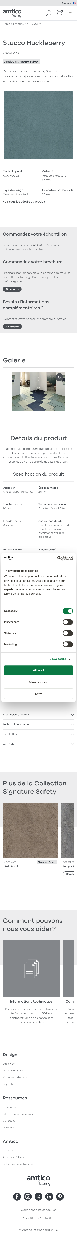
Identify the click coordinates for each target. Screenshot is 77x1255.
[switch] (68, 622)
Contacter (12, 326)
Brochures (12, 289)
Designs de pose (13, 1070)
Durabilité (9, 1127)
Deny (38, 693)
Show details (58, 658)
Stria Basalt (11, 866)
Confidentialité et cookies (38, 1210)
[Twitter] (38, 1197)
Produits (18, 24)
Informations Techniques (18, 1114)
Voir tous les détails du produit (24, 202)
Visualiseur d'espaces (16, 1077)
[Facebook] (17, 1197)
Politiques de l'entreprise (18, 1164)
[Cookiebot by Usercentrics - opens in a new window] (57, 558)
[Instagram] (28, 1197)
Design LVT (10, 1064)
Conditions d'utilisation (38, 1218)
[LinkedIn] (49, 1197)
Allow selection (38, 681)
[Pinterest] (60, 1197)
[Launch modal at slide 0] (59, 377)
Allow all (38, 670)
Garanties (9, 1120)
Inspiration (9, 1084)
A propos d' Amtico (14, 1157)
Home (6, 24)
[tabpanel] (38, 715)
